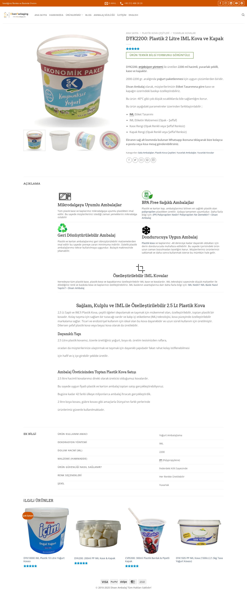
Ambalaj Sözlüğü (104, 14)
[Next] (115, 78)
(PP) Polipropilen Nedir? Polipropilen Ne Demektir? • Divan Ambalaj (180, 216)
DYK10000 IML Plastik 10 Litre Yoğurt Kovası (44, 560)
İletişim (121, 14)
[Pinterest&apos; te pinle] (147, 160)
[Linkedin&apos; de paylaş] (153, 160)
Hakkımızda (56, 14)
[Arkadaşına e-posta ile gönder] (141, 160)
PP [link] (160, 460)
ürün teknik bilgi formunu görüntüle (160, 55)
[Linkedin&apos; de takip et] (231, 3)
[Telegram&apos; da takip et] (241, 3)
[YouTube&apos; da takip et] (236, 3)
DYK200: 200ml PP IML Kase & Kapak (94, 558)
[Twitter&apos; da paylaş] (135, 160)
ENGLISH (133, 14)
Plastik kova (148, 243)
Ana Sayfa (41, 14)
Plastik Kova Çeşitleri (155, 33)
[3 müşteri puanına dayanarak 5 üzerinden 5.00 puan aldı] (174, 48)
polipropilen (149, 211)
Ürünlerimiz (73, 14)
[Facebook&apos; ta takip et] (220, 3)
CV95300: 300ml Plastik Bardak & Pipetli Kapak (147, 560)
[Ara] (243, 15)
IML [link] (132, 114)
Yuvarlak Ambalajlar (186, 152)
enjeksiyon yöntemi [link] (151, 67)
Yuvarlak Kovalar (184, 33)
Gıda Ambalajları (146, 152)
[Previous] (30, 78)
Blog (88, 14)
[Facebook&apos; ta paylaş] (129, 160)
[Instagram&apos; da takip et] (225, 3)
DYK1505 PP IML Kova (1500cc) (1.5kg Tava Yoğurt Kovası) (199, 560)
